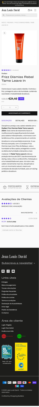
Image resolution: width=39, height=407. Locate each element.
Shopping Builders (17, 396)
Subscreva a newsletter (17, 263)
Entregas (5, 282)
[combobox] (19, 15)
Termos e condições (9, 300)
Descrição (7, 121)
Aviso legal (5, 307)
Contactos (5, 313)
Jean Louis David (13, 390)
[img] (6, 218)
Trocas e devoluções (9, 288)
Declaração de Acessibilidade (12, 304)
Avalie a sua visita (7, 331)
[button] (30, 10)
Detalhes (19, 121)
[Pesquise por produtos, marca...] (4, 15)
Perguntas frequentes (9, 291)
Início (4, 22)
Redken (10, 22)
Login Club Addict (8, 328)
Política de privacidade (9, 294)
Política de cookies (8, 297)
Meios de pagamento (9, 285)
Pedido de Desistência (9, 310)
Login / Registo (7, 325)
